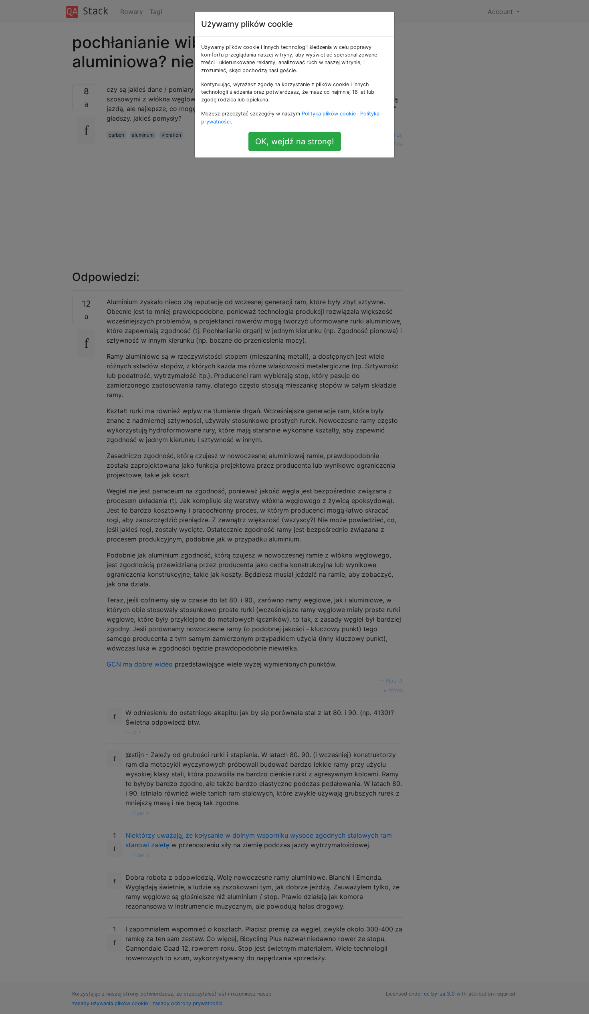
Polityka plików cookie (329, 114)
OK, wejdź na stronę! (294, 141)
